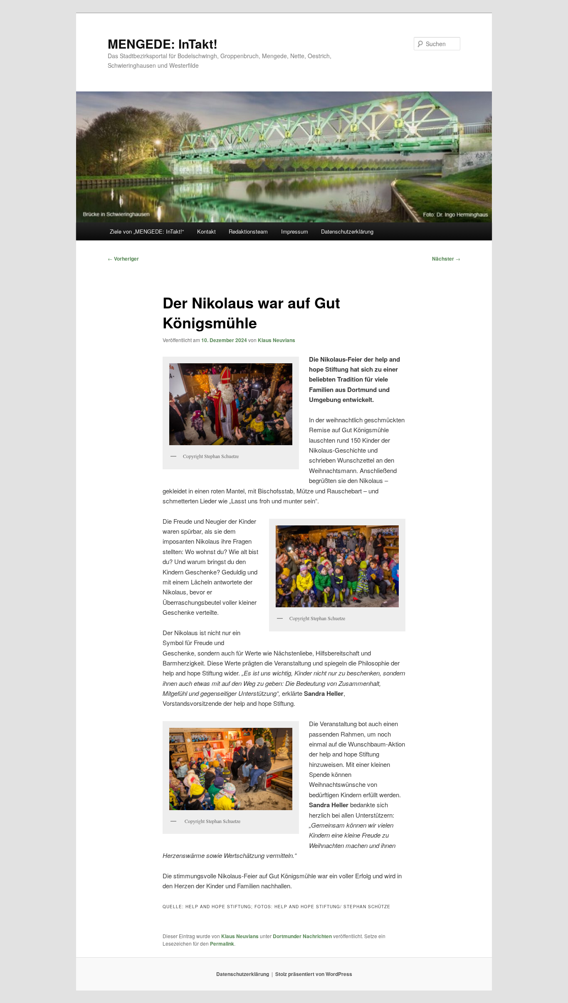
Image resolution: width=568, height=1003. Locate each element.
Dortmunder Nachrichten (302, 936)
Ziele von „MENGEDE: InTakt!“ (147, 231)
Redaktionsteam (248, 231)
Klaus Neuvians (276, 340)
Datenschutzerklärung (347, 231)
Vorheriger (123, 258)
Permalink (222, 943)
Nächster (446, 258)
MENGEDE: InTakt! (162, 43)
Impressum (294, 231)
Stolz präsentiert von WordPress (313, 974)
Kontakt (206, 231)
